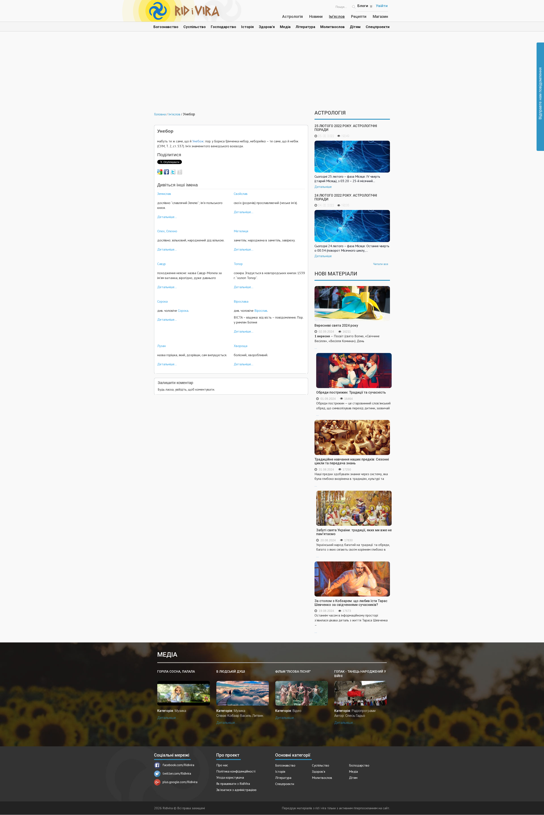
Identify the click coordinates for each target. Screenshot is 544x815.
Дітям (355, 27)
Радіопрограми (363, 711)
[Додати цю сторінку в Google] (159, 171)
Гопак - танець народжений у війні (360, 674)
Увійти (382, 6)
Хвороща (240, 346)
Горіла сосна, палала (176, 671)
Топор (238, 264)
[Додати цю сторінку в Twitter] (173, 171)
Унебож (198, 141)
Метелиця (241, 231)
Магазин (380, 16)
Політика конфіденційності (235, 771)
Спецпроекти (378, 27)
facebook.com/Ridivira (178, 765)
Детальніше (323, 187)
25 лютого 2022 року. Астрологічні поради (345, 128)
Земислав (164, 193)
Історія (247, 27)
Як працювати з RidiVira (233, 783)
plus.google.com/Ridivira (180, 782)
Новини (316, 16)
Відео (297, 711)
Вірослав (260, 310)
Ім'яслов (337, 16)
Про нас (222, 765)
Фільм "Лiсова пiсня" (292, 671)
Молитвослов (332, 27)
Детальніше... (167, 217)
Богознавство (165, 27)
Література (305, 27)
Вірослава (241, 301)
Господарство (223, 27)
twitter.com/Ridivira (177, 773)
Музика (180, 711)
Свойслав (241, 193)
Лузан (161, 346)
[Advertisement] (272, 74)
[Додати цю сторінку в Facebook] (166, 171)
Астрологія (292, 16)
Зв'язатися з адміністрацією (236, 790)
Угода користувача (230, 777)
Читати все (380, 264)
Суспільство (194, 27)
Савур (161, 264)
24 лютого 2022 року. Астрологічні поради (345, 197)
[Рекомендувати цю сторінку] (179, 171)
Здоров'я (267, 27)
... (347, 341)
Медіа (285, 27)
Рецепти (358, 16)
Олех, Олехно (167, 231)
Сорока (162, 301)
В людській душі (230, 671)
